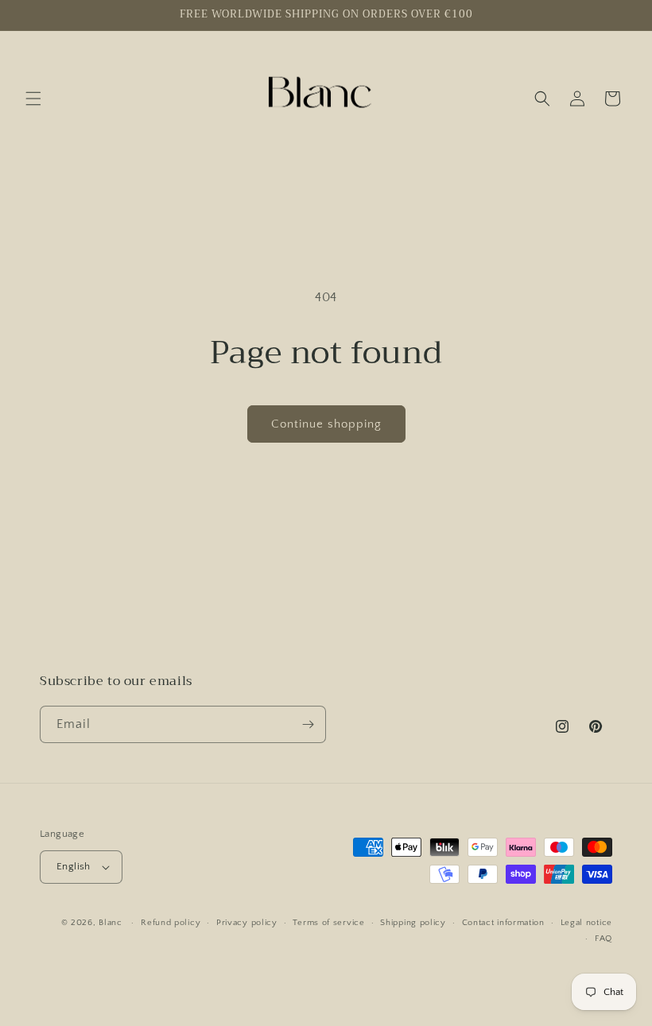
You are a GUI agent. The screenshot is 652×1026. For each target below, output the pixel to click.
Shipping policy (413, 922)
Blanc (112, 922)
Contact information (503, 922)
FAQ (603, 938)
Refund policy (170, 922)
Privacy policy (246, 922)
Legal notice (586, 922)
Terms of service (328, 922)
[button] (33, 98)
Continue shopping (326, 424)
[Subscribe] (307, 724)
